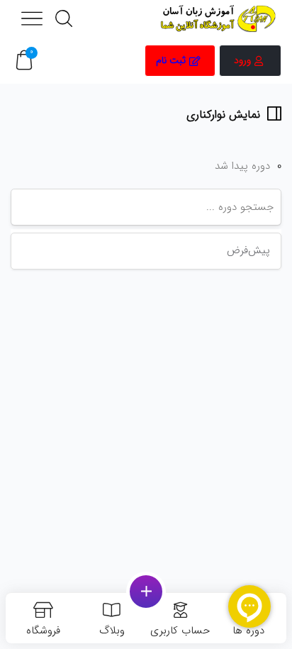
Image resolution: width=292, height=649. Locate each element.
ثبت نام (171, 60)
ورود (242, 60)
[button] (24, 60)
